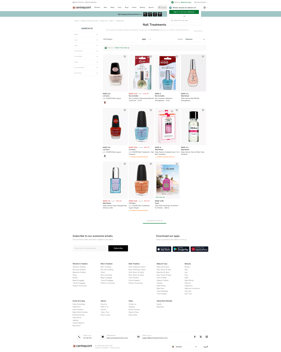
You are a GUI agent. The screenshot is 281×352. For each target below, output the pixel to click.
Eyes (186, 270)
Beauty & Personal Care (89, 21)
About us (104, 304)
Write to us (104, 307)
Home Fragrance (78, 323)
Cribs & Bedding (162, 291)
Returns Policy (134, 312)
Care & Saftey (162, 278)
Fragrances (189, 286)
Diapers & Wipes (163, 280)
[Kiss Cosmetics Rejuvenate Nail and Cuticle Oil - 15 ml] (141, 91)
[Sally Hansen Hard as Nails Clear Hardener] (193, 145)
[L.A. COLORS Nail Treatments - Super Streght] (141, 198)
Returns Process (134, 309)
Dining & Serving (78, 315)
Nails (111, 21)
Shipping (132, 307)
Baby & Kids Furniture (80, 312)
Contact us (132, 304)
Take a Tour (105, 312)
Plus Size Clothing (79, 270)
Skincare (188, 283)
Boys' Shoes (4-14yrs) (136, 275)
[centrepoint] (83, 7)
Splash (159, 304)
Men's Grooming (106, 275)
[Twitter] (200, 336)
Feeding (159, 283)
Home (76, 21)
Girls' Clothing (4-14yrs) (137, 267)
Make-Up (104, 21)
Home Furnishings (79, 304)
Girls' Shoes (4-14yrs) (136, 272)
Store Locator (105, 315)
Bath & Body (189, 280)
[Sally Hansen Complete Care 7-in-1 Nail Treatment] (167, 145)
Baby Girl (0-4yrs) (163, 267)
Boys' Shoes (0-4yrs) (164, 275)
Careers (103, 309)
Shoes (75, 275)
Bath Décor (77, 326)
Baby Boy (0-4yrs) (163, 272)
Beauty (75, 278)
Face (186, 275)
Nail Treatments (154, 25)
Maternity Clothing (79, 272)
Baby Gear (160, 288)
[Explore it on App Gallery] (199, 249)
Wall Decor (77, 307)
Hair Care (188, 291)
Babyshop (160, 307)
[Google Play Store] (181, 249)
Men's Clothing (106, 267)
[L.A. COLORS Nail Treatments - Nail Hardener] (141, 145)
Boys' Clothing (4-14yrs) (137, 270)
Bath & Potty (161, 286)
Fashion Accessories (80, 286)
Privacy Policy (115, 348)
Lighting (75, 320)
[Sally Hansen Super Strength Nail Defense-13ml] (115, 198)
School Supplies (134, 280)
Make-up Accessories (192, 288)
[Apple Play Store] (164, 249)
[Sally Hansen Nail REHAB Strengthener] (193, 91)
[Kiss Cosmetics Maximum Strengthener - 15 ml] (167, 91)
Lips (186, 272)
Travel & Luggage (79, 283)
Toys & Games (134, 278)
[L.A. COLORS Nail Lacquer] (115, 91)
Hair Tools (188, 294)
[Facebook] (194, 336)
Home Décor (77, 317)
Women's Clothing (79, 267)
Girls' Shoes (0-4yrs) (164, 270)
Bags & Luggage (78, 280)
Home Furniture (78, 309)
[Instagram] (206, 336)
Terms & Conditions (102, 348)
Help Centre (133, 315)
